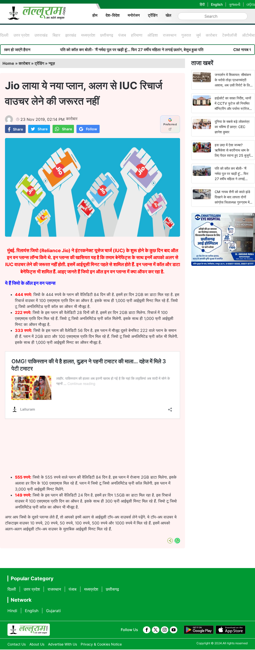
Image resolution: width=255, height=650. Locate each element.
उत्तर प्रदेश (21, 35)
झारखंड (70, 35)
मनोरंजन (134, 15)
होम (94, 15)
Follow (91, 129)
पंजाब (122, 35)
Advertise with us (62, 644)
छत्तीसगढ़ (106, 35)
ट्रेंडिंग (152, 15)
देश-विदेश (113, 15)
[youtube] (174, 630)
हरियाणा (136, 35)
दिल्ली (4, 35)
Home (8, 63)
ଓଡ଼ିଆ (251, 4)
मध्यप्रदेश (88, 35)
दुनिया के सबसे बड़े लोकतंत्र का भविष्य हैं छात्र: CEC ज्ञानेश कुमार (232, 126)
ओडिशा (152, 35)
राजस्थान (169, 35)
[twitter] (156, 630)
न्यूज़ (52, 63)
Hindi (12, 610)
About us (36, 644)
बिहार (56, 35)
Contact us (16, 644)
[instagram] (165, 630)
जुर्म (198, 35)
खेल (168, 15)
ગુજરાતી (234, 4)
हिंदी (202, 4)
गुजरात (186, 35)
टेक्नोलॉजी (229, 35)
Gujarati (53, 610)
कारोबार (211, 35)
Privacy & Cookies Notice (101, 644)
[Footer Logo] (28, 630)
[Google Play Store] (199, 629)
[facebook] (147, 630)
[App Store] (231, 629)
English (217, 4)
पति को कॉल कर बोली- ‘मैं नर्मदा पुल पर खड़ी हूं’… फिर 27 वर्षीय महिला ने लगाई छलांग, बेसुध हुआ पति (115, 49)
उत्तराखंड (41, 35)
